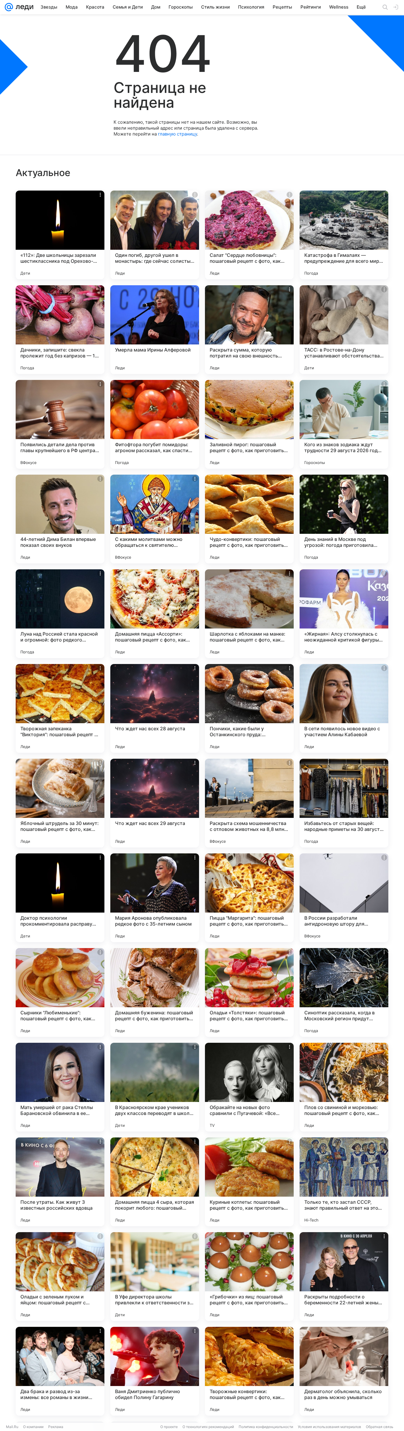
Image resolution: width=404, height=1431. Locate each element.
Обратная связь (379, 1426)
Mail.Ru (12, 1426)
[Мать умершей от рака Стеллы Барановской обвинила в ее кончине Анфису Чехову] (60, 1087)
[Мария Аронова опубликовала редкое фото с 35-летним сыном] (154, 897)
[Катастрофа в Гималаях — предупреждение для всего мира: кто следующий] (344, 235)
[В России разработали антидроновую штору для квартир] (344, 897)
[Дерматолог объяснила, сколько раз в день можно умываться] (344, 1371)
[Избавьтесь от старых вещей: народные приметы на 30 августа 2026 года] (344, 803)
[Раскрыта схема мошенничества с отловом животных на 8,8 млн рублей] (249, 803)
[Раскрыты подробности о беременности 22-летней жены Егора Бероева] (344, 1276)
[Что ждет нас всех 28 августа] (154, 708)
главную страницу (177, 134)
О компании (33, 1426)
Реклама (55, 1426)
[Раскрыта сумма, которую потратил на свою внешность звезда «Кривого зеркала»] (249, 329)
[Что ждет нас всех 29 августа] (154, 803)
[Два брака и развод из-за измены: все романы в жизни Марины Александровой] (60, 1371)
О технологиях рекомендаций (208, 1426)
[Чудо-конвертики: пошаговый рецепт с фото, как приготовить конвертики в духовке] (249, 519)
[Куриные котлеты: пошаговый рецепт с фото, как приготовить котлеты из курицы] (249, 1181)
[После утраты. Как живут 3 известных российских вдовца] (60, 1181)
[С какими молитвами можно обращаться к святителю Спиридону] (154, 519)
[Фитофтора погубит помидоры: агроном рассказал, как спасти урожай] (154, 424)
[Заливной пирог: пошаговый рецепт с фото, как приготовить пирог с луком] (249, 424)
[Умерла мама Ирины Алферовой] (154, 329)
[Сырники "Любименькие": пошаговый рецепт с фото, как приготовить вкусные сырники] (60, 992)
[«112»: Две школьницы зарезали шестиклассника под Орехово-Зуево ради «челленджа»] (60, 235)
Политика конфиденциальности (266, 1426)
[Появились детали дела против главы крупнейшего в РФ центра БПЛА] (60, 424)
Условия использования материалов (329, 1426)
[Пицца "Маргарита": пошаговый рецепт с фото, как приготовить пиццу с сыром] (249, 897)
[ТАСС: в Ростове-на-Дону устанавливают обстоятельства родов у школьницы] (344, 329)
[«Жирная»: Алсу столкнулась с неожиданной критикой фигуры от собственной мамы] (344, 613)
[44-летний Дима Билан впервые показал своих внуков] (60, 519)
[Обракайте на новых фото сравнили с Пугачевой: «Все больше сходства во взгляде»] (249, 1087)
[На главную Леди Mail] (23, 7)
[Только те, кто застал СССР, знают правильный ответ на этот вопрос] (344, 1181)
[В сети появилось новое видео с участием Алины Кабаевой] (344, 708)
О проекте (169, 1426)
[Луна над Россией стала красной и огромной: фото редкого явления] (60, 613)
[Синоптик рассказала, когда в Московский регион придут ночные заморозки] (344, 992)
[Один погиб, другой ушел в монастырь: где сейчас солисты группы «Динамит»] (154, 235)
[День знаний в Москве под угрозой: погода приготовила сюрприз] (344, 519)
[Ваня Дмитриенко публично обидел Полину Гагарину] (154, 1371)
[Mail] (9, 7)
